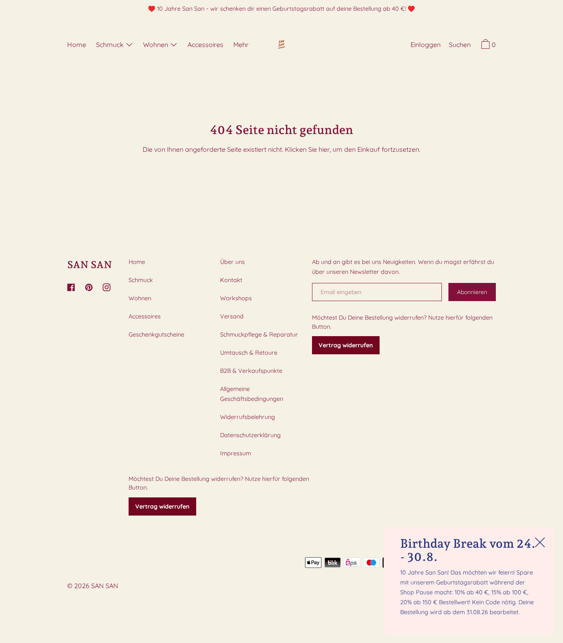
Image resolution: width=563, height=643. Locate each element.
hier (324, 149)
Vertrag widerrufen (162, 506)
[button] (460, 46)
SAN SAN (89, 265)
